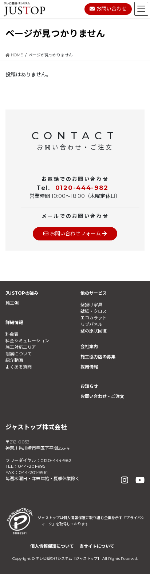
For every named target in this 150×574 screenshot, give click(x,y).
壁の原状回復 (93, 331)
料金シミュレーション (27, 340)
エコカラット (93, 317)
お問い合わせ (111, 8)
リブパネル (91, 324)
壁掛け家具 (91, 304)
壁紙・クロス (93, 311)
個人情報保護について (52, 546)
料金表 (12, 334)
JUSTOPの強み (21, 293)
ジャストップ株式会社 (36, 427)
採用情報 (89, 367)
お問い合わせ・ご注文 (102, 396)
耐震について (18, 353)
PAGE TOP (138, 550)
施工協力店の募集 (97, 356)
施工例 (12, 303)
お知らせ (89, 386)
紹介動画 (14, 360)
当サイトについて (96, 546)
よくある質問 (18, 367)
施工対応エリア (20, 347)
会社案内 (89, 346)
